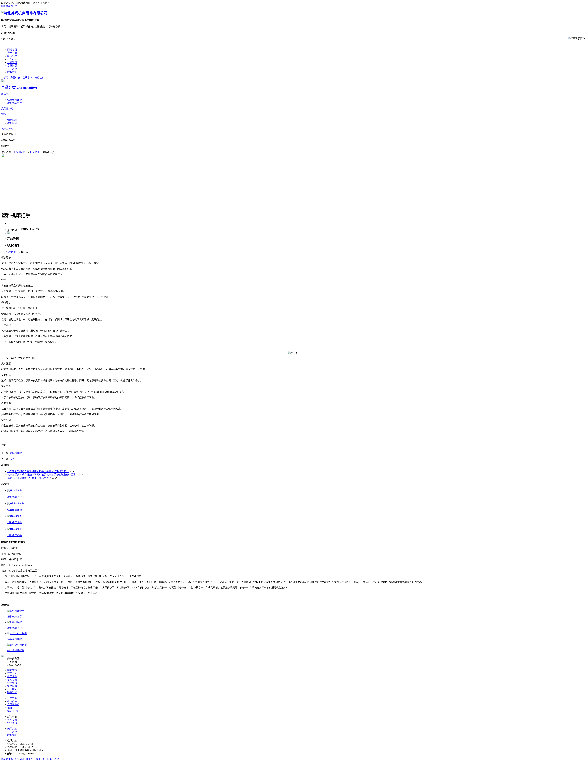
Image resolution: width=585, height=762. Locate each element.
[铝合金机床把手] (15, 503)
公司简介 (12, 68)
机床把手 (12, 56)
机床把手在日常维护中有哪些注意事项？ (29, 478)
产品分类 (19, 87)
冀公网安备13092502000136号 (17, 759)
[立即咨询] (8, 233)
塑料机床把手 (14, 103)
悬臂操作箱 (7, 108)
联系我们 (12, 72)
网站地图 (6, 6)
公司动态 (12, 59)
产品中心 (12, 52)
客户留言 (16, 6)
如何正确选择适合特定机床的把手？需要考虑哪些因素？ (38, 471)
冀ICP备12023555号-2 (47, 759)
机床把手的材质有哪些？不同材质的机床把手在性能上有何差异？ (43, 474)
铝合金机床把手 (15, 99)
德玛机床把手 (20, 152)
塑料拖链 (12, 123)
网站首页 (12, 49)
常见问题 (12, 65)
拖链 (3, 114)
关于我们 (12, 728)
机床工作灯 (7, 128)
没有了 (13, 458)
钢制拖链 (12, 120)
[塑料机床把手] (14, 490)
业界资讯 (12, 62)
